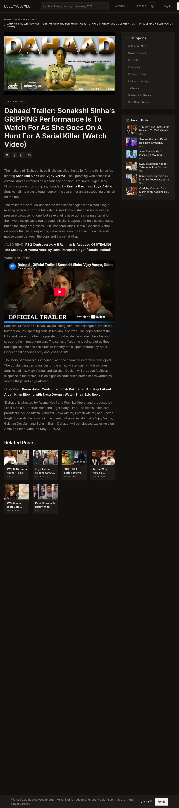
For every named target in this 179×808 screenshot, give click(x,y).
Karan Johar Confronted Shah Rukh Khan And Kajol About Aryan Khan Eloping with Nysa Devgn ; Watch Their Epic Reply (57, 391)
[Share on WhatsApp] (22, 155)
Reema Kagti (76, 186)
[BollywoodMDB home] (17, 6)
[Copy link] (29, 155)
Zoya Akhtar (103, 186)
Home (7, 19)
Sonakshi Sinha (27, 176)
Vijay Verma (55, 176)
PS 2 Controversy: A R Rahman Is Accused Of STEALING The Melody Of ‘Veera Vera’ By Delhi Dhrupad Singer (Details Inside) (57, 247)
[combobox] (76, 6)
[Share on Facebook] (14, 155)
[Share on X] (7, 155)
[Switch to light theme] (152, 6)
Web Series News (26, 19)
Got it (161, 801)
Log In (167, 6)
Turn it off (145, 801)
